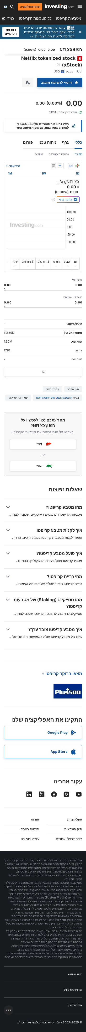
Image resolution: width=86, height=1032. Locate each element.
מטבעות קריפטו (68, 18)
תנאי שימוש (75, 974)
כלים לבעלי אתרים (69, 839)
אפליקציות (74, 819)
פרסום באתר (30, 829)
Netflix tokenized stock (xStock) (54, 397)
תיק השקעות (73, 829)
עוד (43, 371)
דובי (39, 444)
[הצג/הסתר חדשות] (53, 165)
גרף (65, 142)
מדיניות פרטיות (73, 989)
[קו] (70, 165)
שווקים (39, 154)
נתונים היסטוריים (58, 154)
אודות (35, 819)
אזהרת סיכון (75, 1005)
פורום (28, 142)
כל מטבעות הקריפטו (35, 18)
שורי (39, 466)
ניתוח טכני (47, 142)
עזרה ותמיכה (30, 839)
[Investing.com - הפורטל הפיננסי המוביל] (59, 6)
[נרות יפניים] (77, 165)
